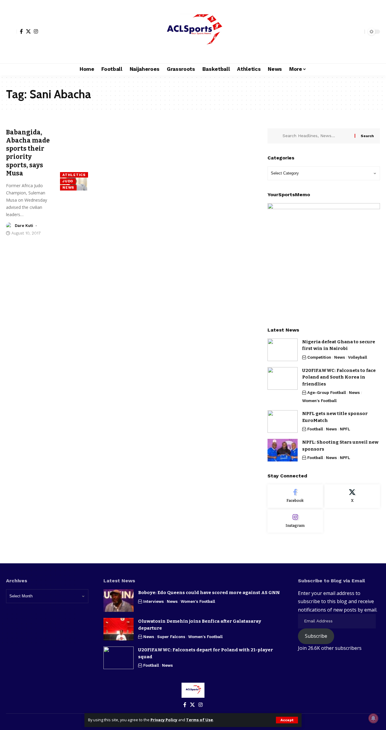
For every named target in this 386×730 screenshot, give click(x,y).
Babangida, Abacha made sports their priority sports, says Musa (28, 152)
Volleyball (357, 357)
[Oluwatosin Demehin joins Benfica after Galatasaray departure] (118, 629)
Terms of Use (199, 719)
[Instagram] (36, 31)
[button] (287, 720)
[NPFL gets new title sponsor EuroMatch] (282, 421)
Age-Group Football (326, 392)
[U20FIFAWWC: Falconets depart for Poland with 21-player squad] (118, 658)
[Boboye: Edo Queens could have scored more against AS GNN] (118, 600)
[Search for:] (316, 135)
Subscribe (316, 636)
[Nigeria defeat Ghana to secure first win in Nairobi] (282, 349)
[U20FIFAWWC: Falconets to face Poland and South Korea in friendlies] (282, 378)
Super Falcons (171, 636)
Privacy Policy (163, 719)
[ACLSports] (193, 32)
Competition (319, 357)
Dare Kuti (24, 225)
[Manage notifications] (373, 718)
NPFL (345, 429)
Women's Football (319, 400)
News (68, 187)
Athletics (73, 175)
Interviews (153, 601)
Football (315, 429)
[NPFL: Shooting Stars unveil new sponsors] (282, 450)
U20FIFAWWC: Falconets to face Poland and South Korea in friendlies (339, 377)
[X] (28, 31)
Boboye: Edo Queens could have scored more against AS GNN (209, 592)
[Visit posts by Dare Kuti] (9, 225)
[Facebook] (21, 31)
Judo (67, 181)
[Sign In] (11, 32)
